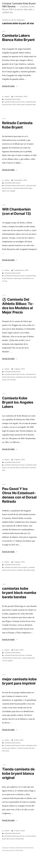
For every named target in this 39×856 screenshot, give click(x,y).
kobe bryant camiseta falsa (26, 104)
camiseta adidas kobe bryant (14, 185)
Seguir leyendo (10, 86)
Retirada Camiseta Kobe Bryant (17, 125)
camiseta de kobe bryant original (15, 567)
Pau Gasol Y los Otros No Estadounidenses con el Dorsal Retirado (19, 495)
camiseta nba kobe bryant (25, 570)
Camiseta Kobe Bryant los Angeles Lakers (17, 402)
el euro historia (31, 836)
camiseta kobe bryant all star (14, 102)
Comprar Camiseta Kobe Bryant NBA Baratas (17, 848)
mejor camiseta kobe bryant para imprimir (19, 681)
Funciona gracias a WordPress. (12, 850)
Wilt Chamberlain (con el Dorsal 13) (16, 211)
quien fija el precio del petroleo (13, 839)
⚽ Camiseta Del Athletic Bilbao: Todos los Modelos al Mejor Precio (18, 305)
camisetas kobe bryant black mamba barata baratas (19, 592)
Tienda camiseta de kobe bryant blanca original (18, 773)
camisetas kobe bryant (12, 99)
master (6, 96)
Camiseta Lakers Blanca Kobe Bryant (18, 37)
